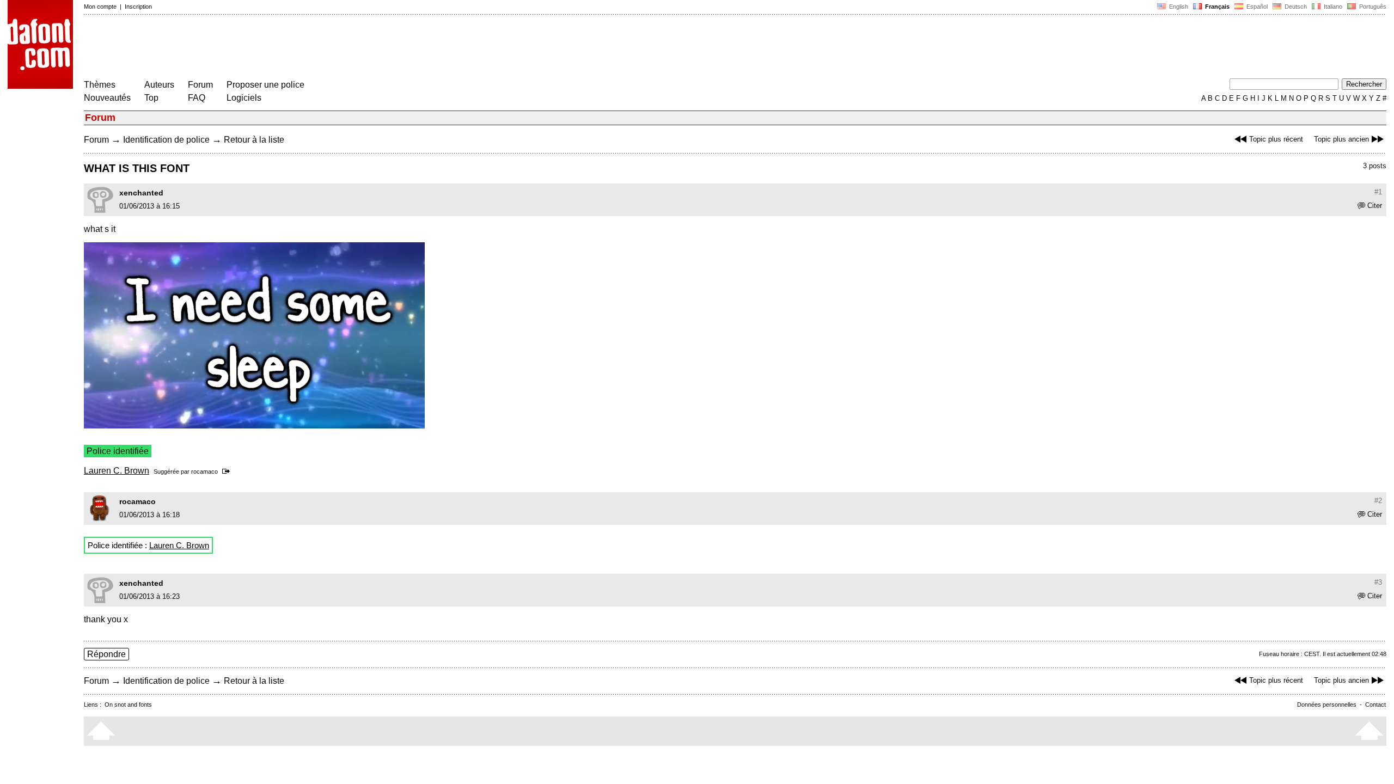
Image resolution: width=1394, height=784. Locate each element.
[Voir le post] (228, 471)
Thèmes (99, 84)
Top (151, 97)
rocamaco (204, 471)
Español (1256, 6)
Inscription (138, 6)
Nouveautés (107, 97)
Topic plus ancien (1341, 139)
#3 (1378, 582)
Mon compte (100, 6)
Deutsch (1295, 6)
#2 (1378, 501)
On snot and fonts (128, 704)
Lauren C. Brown (116, 470)
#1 (1378, 192)
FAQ (196, 97)
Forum (200, 84)
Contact (1375, 704)
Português (1371, 6)
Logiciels (244, 97)
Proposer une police (265, 84)
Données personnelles (1326, 704)
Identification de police (166, 139)
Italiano (1332, 6)
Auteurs (159, 84)
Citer (1374, 205)
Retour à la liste (254, 139)
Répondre (106, 654)
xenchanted (141, 192)
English (1178, 6)
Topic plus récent (1276, 139)
